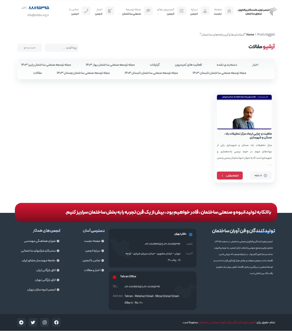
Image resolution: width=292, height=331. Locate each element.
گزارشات (155, 65)
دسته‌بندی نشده (227, 65)
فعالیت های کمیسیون (188, 65)
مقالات (37, 73)
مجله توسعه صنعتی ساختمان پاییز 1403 (46, 65)
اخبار (255, 65)
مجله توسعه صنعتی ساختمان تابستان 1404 (151, 73)
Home (250, 35)
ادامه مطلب (232, 176)
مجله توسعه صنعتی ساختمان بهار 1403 (110, 65)
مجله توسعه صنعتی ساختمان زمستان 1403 (83, 73)
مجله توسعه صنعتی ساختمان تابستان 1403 (219, 73)
